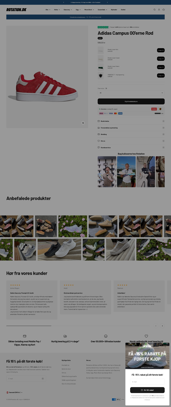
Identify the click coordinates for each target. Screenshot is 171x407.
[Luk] (165, 347)
